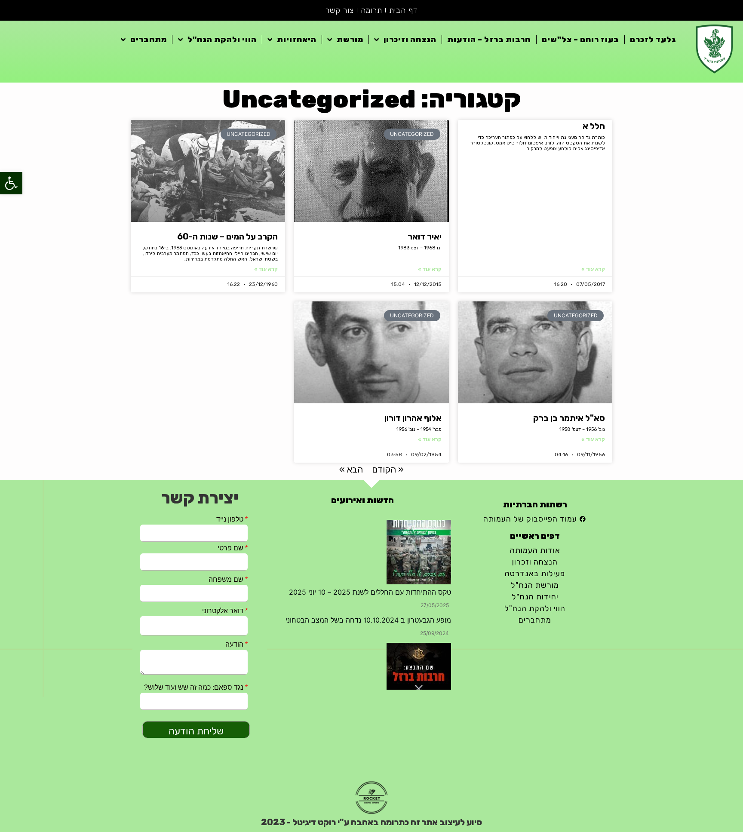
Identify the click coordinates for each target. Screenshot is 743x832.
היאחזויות (296, 39)
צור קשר (339, 10)
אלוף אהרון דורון (413, 418)
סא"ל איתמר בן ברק (569, 418)
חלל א (594, 126)
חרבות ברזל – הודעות (489, 39)
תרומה (371, 10)
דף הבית (403, 10)
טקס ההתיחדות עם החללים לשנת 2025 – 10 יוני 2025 (370, 592)
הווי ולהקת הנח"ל (222, 39)
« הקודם (388, 469)
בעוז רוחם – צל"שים (580, 39)
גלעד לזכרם (653, 39)
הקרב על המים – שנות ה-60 (227, 236)
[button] (11, 183)
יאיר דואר (425, 236)
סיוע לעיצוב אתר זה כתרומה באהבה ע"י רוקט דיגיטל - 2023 (371, 822)
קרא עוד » (593, 269)
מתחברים (148, 39)
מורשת (350, 39)
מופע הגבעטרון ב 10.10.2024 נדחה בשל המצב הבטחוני (368, 620)
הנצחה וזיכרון (410, 39)
